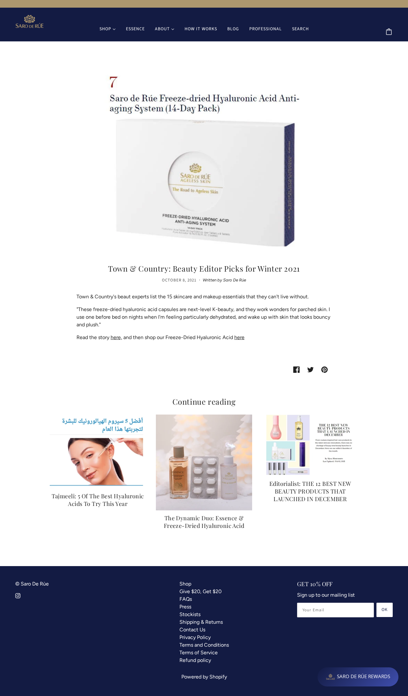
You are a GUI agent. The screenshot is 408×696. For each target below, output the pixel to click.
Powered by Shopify (204, 677)
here (239, 337)
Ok (385, 610)
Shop (185, 584)
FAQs (185, 599)
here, (116, 337)
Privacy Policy (195, 637)
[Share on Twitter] (310, 369)
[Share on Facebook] (296, 369)
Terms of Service (198, 653)
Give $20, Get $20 (200, 591)
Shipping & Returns (201, 622)
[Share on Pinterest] (324, 369)
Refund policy (195, 660)
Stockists (189, 614)
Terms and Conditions (204, 645)
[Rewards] (357, 676)
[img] (18, 595)
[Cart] (390, 32)
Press (185, 607)
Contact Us (192, 630)
